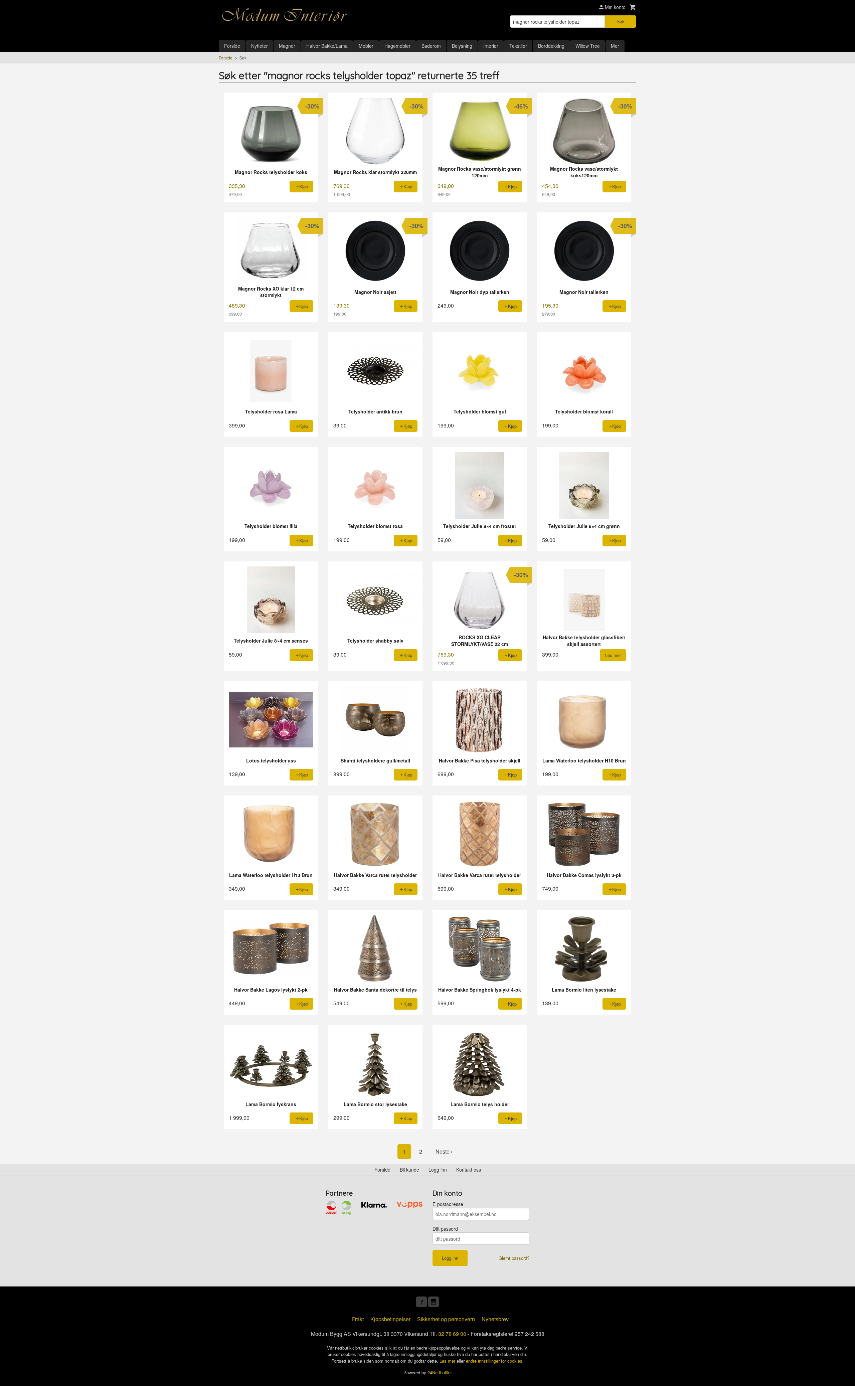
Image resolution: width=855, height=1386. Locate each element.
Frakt (358, 1319)
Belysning (462, 45)
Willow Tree (587, 45)
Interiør (490, 45)
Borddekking (551, 45)
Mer (615, 45)
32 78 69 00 (452, 1334)
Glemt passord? (514, 1258)
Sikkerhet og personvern (446, 1319)
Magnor (287, 45)
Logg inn (438, 1169)
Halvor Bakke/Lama (327, 45)
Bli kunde (409, 1169)
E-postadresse (448, 1204)
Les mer (448, 1361)
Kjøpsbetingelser (390, 1319)
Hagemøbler (397, 45)
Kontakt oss (468, 1169)
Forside (232, 45)
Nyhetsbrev (495, 1319)
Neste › (444, 1151)
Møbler (366, 45)
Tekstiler (518, 45)
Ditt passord (445, 1228)
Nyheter (259, 45)
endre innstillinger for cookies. (495, 1361)
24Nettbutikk (440, 1372)
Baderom (431, 45)
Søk (621, 21)
